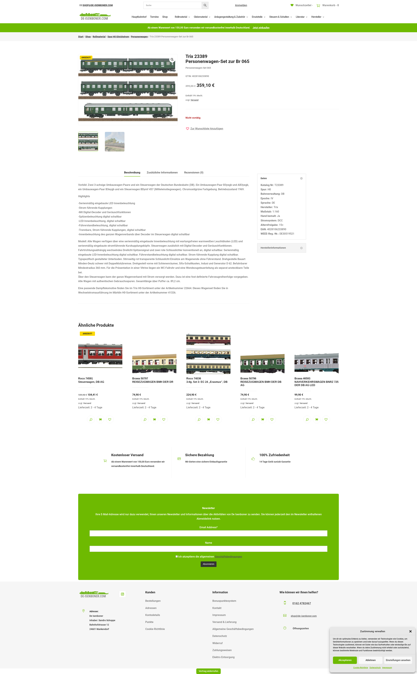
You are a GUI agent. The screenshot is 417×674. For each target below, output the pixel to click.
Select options (100, 419)
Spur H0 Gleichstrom (118, 36)
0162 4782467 (301, 603)
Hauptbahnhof (139, 16)
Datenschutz (375, 668)
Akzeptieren (345, 660)
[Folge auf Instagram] (122, 594)
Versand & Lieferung (224, 622)
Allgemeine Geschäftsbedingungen (233, 629)
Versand (194, 100)
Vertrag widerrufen (208, 671)
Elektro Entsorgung (223, 657)
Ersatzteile (257, 16)
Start (80, 36)
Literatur (300, 16)
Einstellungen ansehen (398, 660)
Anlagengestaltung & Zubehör (229, 16)
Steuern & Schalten (279, 16)
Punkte (149, 622)
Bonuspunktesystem (224, 600)
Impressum (387, 668)
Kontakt (216, 608)
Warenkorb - (330, 5)
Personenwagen (139, 36)
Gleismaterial (200, 16)
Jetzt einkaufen (261, 27)
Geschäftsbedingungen (228, 556)
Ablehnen (371, 660)
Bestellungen (153, 600)
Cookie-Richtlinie (360, 668)
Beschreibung (132, 172)
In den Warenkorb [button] (154, 419)
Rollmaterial (181, 16)
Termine (154, 16)
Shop (165, 16)
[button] (410, 631)
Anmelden (241, 5)
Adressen (151, 608)
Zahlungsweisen (222, 650)
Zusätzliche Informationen (162, 172)
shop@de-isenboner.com (98, 5)
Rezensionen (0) (193, 172)
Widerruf (217, 643)
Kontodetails (152, 615)
